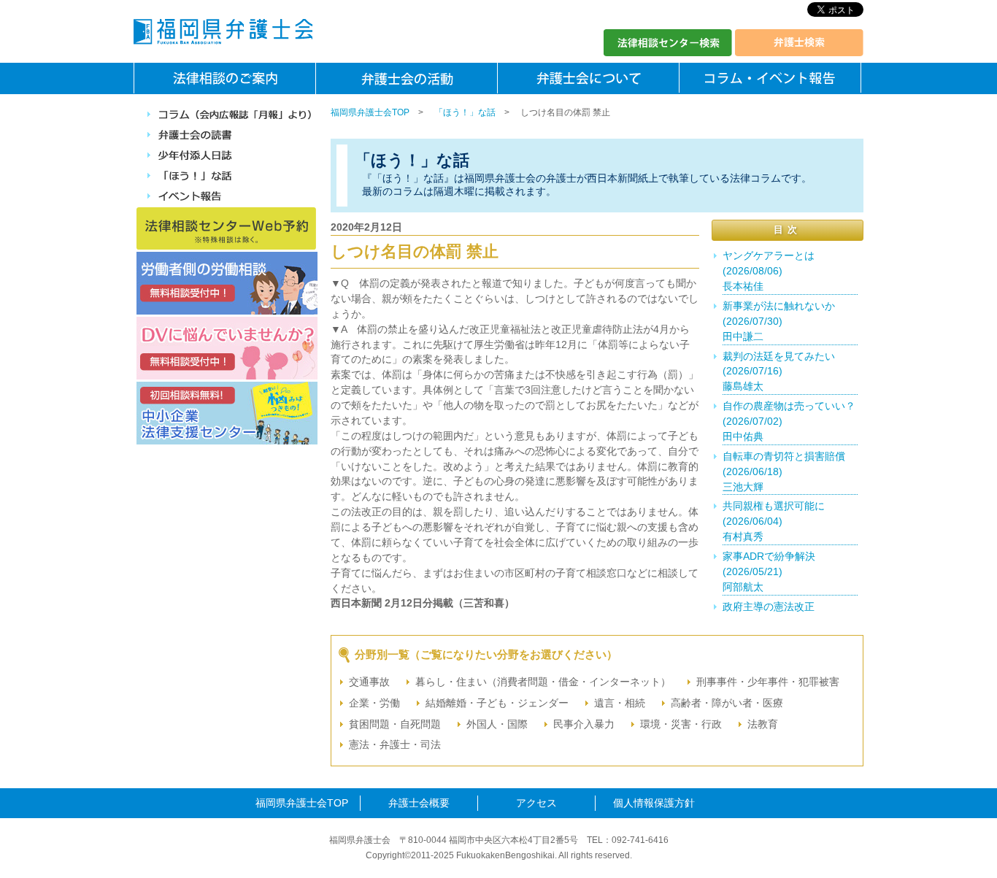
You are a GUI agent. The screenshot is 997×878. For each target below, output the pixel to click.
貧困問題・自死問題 (395, 724)
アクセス (536, 803)
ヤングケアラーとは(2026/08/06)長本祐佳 (769, 271)
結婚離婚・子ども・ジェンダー (497, 703)
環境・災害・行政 (681, 724)
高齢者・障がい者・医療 (727, 703)
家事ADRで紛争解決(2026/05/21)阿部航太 (769, 571)
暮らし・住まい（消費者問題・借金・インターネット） (543, 682)
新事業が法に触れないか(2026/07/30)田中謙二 (779, 321)
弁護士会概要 (419, 803)
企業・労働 (374, 703)
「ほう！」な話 (465, 112)
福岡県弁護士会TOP (370, 112)
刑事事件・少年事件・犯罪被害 (767, 682)
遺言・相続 (619, 703)
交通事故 (369, 682)
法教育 (762, 724)
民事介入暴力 (584, 724)
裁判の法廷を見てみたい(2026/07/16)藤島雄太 (779, 371)
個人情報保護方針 (654, 803)
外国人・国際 (497, 724)
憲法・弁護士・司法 (395, 744)
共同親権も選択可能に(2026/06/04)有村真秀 (774, 521)
